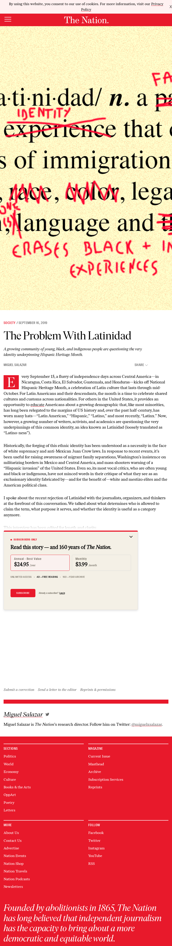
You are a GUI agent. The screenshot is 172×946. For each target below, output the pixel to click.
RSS (91, 863)
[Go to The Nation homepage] (86, 20)
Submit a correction (19, 690)
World (8, 764)
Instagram (96, 848)
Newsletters (13, 887)
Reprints (95, 787)
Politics (10, 756)
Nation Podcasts (17, 879)
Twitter (94, 840)
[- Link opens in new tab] (47, 714)
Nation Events (15, 856)
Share (139, 365)
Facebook (96, 833)
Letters (9, 810)
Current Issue (99, 756)
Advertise (11, 848)
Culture (10, 779)
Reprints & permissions (98, 690)
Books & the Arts (17, 787)
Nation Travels (15, 871)
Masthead (96, 764)
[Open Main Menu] (7, 19)
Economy (11, 772)
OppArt (10, 795)
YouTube (95, 856)
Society (10, 323)
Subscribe (23, 593)
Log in (62, 593)
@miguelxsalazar (146, 724)
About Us (11, 833)
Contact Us (13, 840)
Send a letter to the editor (57, 690)
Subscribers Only (25, 539)
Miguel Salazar (15, 365)
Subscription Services (105, 779)
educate (37, 404)
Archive (94, 772)
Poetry (9, 802)
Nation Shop (14, 863)
